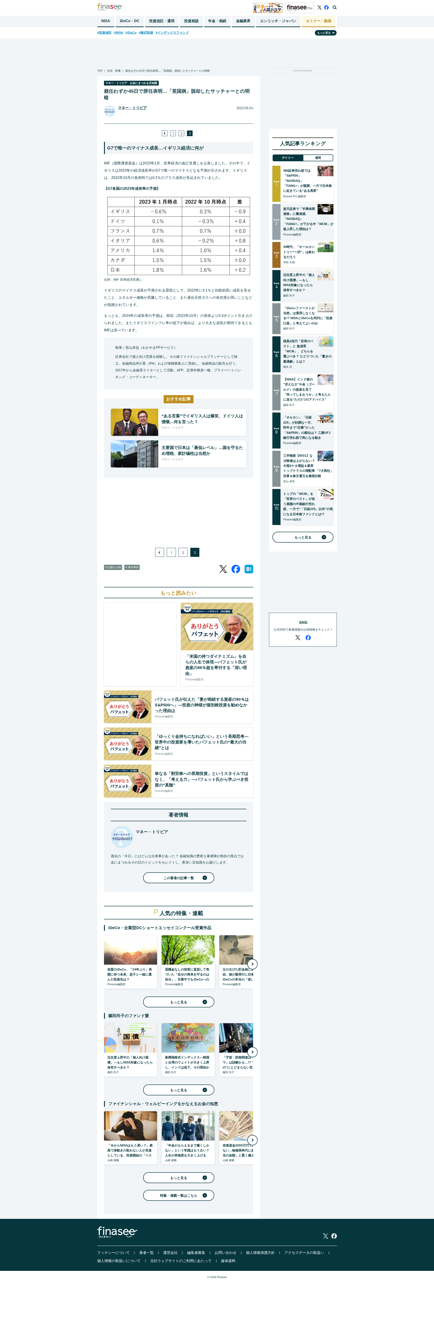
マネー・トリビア (132, 108)
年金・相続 (217, 21)
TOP (100, 70)
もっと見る (178, 1002)
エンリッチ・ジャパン (278, 21)
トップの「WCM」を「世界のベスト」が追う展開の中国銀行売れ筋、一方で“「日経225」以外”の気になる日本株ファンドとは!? (308, 504)
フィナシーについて (113, 1253)
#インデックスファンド (172, 32)
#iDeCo (131, 32)
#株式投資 (146, 32)
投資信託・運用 (162, 21)
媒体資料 (228, 1261)
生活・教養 (114, 70)
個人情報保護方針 (260, 1253)
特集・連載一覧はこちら (178, 1195)
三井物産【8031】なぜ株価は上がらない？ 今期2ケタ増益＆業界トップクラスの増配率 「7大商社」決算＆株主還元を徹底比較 (308, 466)
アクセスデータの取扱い (304, 1253)
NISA (105, 21)
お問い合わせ (225, 1253)
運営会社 (170, 1253)
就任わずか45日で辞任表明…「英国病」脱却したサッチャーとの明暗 (167, 70)
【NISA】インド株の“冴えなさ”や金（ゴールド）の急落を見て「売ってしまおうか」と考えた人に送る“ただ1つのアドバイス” (307, 389)
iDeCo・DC (129, 21)
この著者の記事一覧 (178, 878)
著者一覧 (146, 1253)
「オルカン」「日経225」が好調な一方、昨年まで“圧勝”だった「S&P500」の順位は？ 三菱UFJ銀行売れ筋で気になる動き (306, 427)
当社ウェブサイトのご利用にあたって (181, 1261)
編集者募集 (196, 1253)
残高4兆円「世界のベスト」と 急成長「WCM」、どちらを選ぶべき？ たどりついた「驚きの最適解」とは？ (307, 351)
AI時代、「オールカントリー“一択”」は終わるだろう (299, 252)
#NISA (118, 32)
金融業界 (243, 21)
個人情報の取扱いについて (119, 1261)
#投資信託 (104, 32)
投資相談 (191, 21)
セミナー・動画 (318, 21)
